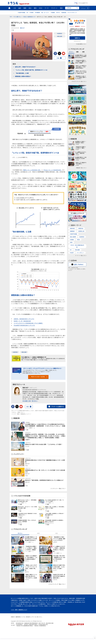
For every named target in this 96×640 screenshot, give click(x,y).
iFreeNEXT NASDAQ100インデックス (24, 325)
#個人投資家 (73, 237)
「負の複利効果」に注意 (22, 73)
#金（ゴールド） (45, 12)
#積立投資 (59, 36)
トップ (9, 8)
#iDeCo (58, 12)
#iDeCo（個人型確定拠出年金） (77, 246)
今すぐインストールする (38, 377)
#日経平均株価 (21, 12)
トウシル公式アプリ (83, 3)
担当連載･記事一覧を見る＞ (30, 401)
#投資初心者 (81, 231)
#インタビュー (80, 252)
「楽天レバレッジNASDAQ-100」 (31, 170)
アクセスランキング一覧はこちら (56, 584)
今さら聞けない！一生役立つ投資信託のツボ (24, 16)
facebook (55, 53)
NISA (40, 8)
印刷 (58, 58)
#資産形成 (80, 228)
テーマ (47, 8)
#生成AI (72, 252)
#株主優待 (77, 250)
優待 (35, 8)
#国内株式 (72, 228)
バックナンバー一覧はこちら (57, 488)
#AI (27, 12)
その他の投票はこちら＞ (81, 44)
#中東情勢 (37, 12)
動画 (25, 8)
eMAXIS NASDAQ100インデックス (24, 319)
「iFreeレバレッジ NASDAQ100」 (52, 170)
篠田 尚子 (22, 28)
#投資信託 (63, 12)
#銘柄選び (72, 231)
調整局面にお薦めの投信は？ (23, 76)
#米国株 (53, 12)
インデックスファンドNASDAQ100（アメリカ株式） (28, 323)
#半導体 (31, 12)
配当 (30, 8)
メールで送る (63, 53)
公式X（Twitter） (79, 264)
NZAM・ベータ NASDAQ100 (22, 321)
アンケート (54, 8)
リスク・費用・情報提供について (19, 609)
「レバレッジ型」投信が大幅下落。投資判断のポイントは (31, 70)
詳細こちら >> (21, 412)
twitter (59, 53)
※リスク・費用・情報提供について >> (21, 414)
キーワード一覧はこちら (80, 255)
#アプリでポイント (72, 12)
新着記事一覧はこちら (81, 167)
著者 (61, 8)
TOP (11, 16)
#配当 (78, 239)
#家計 (71, 242)
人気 (14, 8)
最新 (19, 8)
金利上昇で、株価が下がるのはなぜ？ (25, 67)
